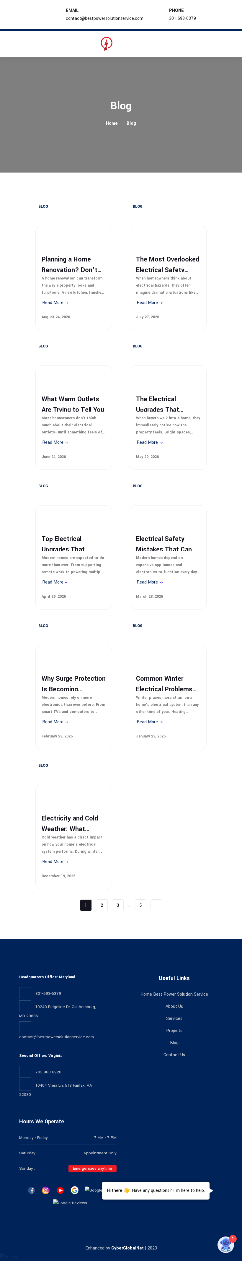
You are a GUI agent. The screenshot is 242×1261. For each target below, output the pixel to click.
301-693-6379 (182, 18)
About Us (174, 1006)
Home (112, 123)
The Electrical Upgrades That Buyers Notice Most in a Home (165, 403)
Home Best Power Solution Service (174, 994)
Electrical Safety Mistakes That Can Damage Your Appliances (164, 542)
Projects (174, 1031)
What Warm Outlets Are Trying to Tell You (73, 403)
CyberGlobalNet (127, 1248)
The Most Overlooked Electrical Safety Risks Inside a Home (167, 263)
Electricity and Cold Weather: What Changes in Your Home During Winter (71, 822)
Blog (131, 123)
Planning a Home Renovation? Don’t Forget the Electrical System (71, 263)
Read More (52, 303)
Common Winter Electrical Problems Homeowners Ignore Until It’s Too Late (165, 682)
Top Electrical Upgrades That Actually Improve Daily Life (66, 542)
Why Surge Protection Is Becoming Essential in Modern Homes (74, 682)
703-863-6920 (48, 1072)
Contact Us (174, 1055)
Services (174, 1018)
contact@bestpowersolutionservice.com (104, 18)
